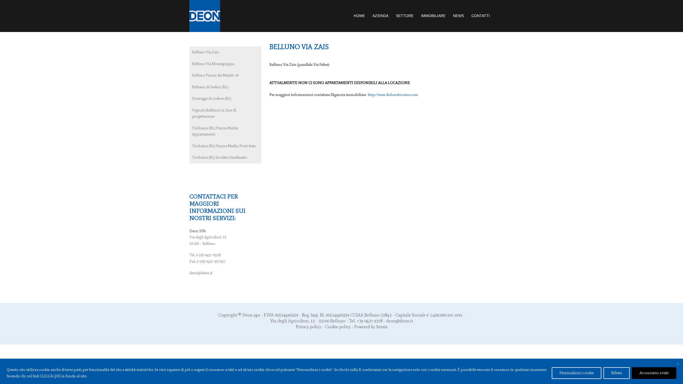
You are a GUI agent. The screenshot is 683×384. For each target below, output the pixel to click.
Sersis (381, 326)
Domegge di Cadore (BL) (211, 98)
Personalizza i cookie (576, 373)
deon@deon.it (200, 273)
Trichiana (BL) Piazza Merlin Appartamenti (215, 131)
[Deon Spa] (204, 15)
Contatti (480, 16)
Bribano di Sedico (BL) (210, 87)
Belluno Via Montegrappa (213, 64)
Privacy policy (308, 326)
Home (359, 16)
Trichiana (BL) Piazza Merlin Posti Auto (224, 146)
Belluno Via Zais (205, 52)
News (458, 16)
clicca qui (50, 376)
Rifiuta (616, 373)
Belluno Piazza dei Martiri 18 (215, 75)
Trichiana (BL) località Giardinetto (219, 157)
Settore (405, 16)
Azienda (380, 16)
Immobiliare (433, 16)
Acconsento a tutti (654, 373)
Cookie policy (338, 326)
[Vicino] (678, 363)
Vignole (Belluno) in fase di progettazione (214, 113)
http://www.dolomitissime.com (393, 95)
